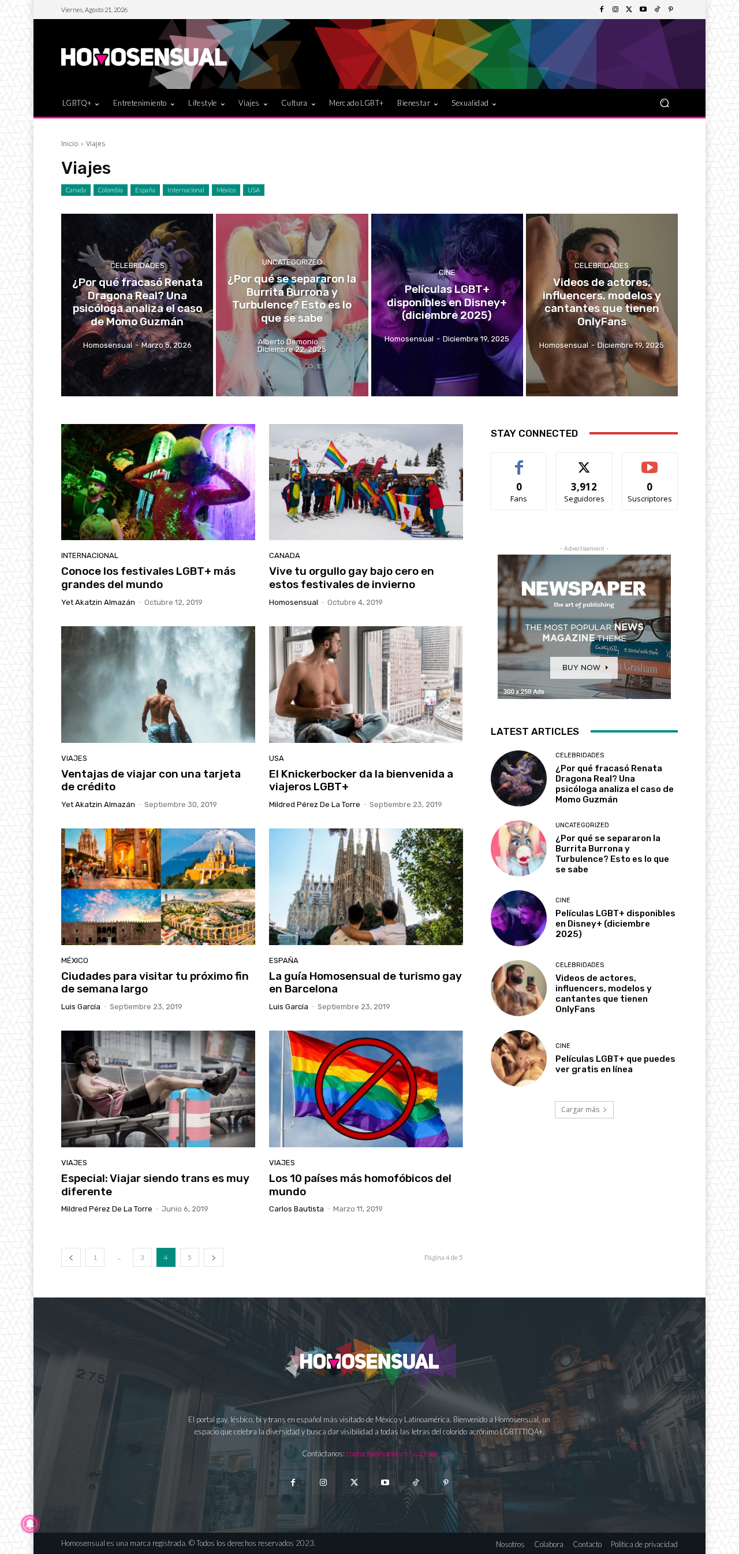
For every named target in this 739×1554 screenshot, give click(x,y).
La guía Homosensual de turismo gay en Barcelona (365, 982)
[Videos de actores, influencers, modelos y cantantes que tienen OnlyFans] (602, 305)
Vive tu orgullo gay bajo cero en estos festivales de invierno (351, 577)
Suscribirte (649, 461)
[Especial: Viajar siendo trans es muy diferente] (158, 1089)
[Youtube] (643, 10)
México (226, 190)
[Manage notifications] (30, 1524)
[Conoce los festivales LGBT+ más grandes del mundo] (158, 482)
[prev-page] (71, 1257)
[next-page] (213, 1257)
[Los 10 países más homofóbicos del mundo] (366, 1089)
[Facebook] (602, 10)
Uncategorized (292, 262)
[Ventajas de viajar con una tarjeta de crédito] (158, 684)
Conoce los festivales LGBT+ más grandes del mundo (148, 577)
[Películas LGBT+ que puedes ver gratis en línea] (519, 1058)
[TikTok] (657, 10)
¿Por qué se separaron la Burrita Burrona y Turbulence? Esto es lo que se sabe (612, 854)
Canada (76, 190)
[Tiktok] (415, 1482)
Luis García (80, 1006)
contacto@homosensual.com (392, 1453)
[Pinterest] (671, 10)
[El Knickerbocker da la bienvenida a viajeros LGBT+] (366, 684)
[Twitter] (629, 10)
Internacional (185, 190)
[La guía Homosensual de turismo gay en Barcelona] (366, 886)
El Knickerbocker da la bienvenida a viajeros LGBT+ (361, 780)
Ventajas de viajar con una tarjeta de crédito (151, 780)
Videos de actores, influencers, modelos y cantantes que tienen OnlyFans (603, 993)
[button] (664, 102)
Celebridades (137, 265)
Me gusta (519, 461)
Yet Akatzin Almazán (98, 602)
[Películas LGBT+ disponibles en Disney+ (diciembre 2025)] (447, 305)
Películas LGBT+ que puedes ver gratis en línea (615, 1064)
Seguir (584, 461)
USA (254, 190)
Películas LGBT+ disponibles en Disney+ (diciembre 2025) (615, 923)
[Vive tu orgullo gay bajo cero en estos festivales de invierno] (366, 482)
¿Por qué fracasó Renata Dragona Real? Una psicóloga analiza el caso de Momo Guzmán (614, 784)
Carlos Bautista (296, 1208)
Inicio (70, 143)
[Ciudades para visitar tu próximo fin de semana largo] (158, 886)
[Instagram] (615, 10)
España (145, 190)
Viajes (74, 758)
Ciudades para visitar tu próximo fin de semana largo (155, 982)
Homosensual (293, 602)
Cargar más (580, 1109)
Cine (447, 272)
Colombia (110, 190)
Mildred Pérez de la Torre (314, 804)
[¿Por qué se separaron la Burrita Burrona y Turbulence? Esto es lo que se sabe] (292, 305)
